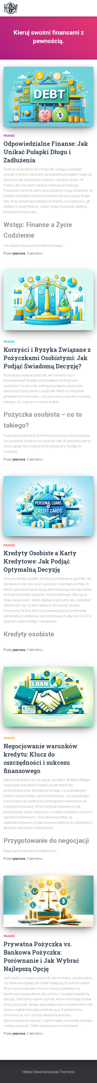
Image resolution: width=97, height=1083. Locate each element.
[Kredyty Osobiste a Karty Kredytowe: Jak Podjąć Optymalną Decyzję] (48, 506)
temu (35, 253)
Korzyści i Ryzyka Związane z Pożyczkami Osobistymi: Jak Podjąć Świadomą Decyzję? (47, 358)
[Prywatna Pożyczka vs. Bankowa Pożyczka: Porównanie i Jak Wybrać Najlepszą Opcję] (48, 901)
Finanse (9, 135)
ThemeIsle (67, 1072)
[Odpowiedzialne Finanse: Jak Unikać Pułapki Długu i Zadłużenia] (48, 97)
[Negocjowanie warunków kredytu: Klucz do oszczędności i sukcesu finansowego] (48, 697)
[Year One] (12, 8)
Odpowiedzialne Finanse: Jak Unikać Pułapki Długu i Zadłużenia (46, 152)
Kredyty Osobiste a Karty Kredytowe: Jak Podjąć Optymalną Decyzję (40, 561)
